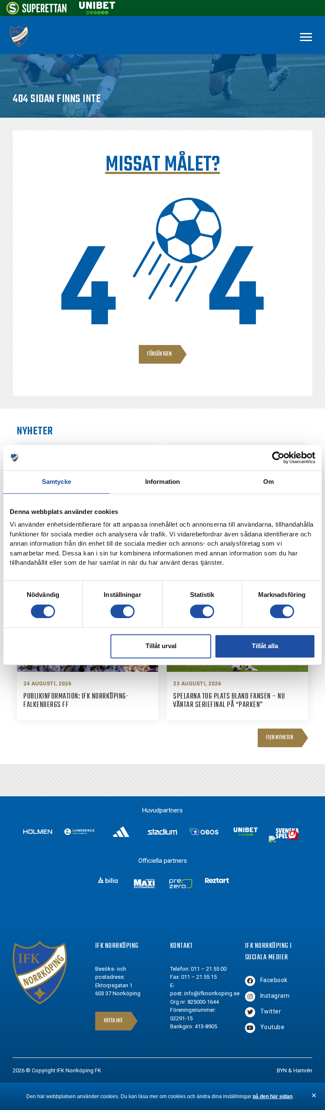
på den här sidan (272, 1096)
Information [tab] (162, 481)
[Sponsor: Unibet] (97, 12)
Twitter (270, 1011)
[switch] (122, 611)
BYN (282, 1070)
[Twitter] (250, 1012)
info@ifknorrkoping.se (212, 993)
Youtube (272, 1027)
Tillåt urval (161, 645)
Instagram (275, 995)
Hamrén (302, 1070)
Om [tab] (268, 481)
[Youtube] (250, 1028)
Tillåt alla (265, 645)
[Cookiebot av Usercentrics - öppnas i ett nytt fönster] (278, 457)
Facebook (274, 980)
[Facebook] (250, 981)
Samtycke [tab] (56, 481)
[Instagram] (250, 996)
